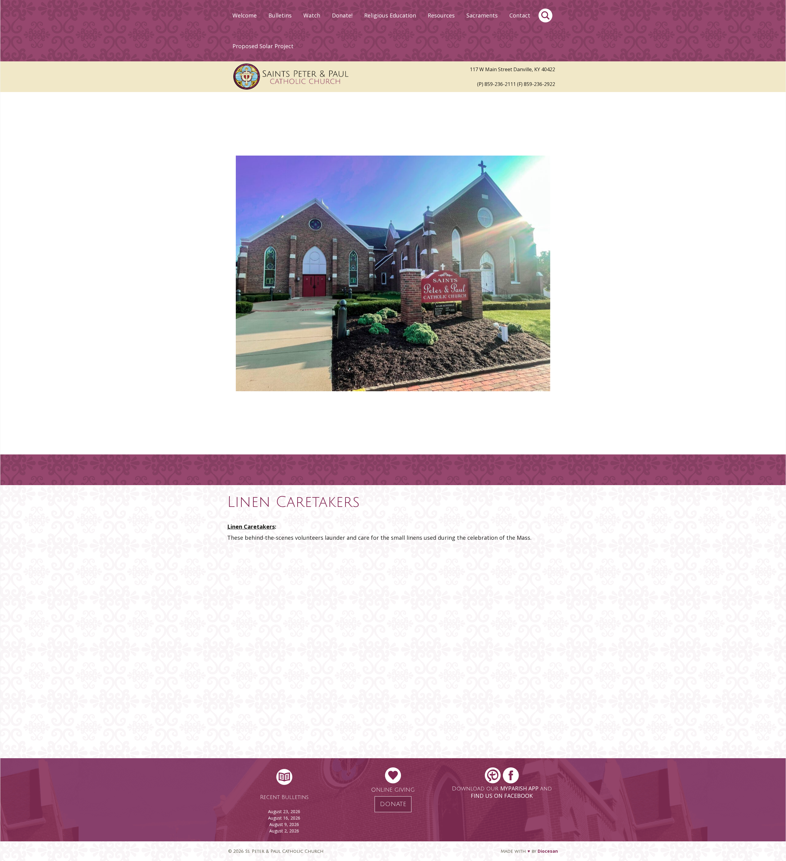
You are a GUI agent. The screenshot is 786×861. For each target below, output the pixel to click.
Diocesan (548, 851)
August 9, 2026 (284, 824)
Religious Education (390, 15)
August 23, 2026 (284, 811)
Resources (441, 15)
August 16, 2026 (284, 818)
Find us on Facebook (502, 795)
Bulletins (280, 15)
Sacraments (482, 15)
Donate (393, 804)
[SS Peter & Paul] (340, 76)
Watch (311, 15)
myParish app (520, 788)
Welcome (244, 15)
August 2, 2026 (284, 831)
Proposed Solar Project (263, 46)
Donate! (342, 15)
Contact (519, 15)
